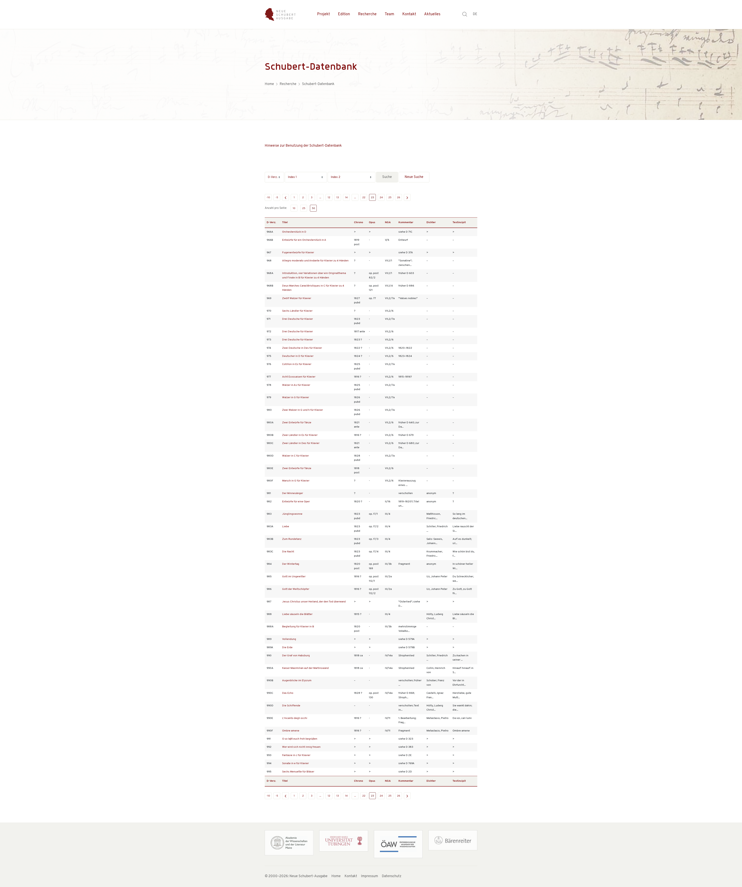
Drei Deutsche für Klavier (297, 319)
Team (389, 14)
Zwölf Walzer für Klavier (296, 298)
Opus (372, 222)
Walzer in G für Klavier (295, 397)
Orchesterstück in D (294, 231)
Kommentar (405, 222)
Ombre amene (290, 730)
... (320, 197)
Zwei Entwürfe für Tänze (296, 422)
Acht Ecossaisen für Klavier (298, 376)
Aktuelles (432, 14)
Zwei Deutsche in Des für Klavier (302, 348)
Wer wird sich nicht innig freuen (301, 747)
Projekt (323, 14)
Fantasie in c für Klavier (296, 755)
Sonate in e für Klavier (295, 763)
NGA (388, 222)
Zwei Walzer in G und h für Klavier (302, 410)
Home (336, 876)
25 (389, 197)
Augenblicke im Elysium (296, 680)
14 (346, 197)
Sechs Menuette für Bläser (298, 771)
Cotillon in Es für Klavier (296, 364)
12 (329, 197)
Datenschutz (391, 876)
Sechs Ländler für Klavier (297, 311)
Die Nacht (288, 551)
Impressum (369, 876)
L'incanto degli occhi (294, 718)
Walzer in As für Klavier (296, 385)
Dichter (431, 222)
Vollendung (289, 639)
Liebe (285, 526)
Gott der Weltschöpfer (295, 589)
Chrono (358, 222)
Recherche (367, 14)
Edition (344, 14)
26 (398, 197)
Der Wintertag (290, 564)
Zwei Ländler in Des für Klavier (300, 443)
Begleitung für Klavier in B (298, 626)
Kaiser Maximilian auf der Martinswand (305, 668)
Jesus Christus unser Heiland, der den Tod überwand (314, 601)
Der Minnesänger (292, 493)
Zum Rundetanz (291, 539)
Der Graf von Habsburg (296, 655)
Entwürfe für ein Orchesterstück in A (304, 240)
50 (313, 208)
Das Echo (287, 693)
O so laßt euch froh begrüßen (299, 738)
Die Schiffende (291, 705)
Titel (285, 222)
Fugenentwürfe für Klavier (298, 252)
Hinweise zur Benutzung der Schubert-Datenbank (303, 146)
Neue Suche (414, 177)
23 (372, 197)
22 (363, 197)
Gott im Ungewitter (293, 576)
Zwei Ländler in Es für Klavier (299, 435)
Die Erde (287, 647)
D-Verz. (271, 222)
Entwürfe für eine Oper (296, 501)
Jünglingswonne (292, 514)
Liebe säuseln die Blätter (297, 614)
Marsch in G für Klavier (295, 480)
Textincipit (459, 222)
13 (337, 197)
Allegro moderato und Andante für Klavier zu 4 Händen (315, 260)
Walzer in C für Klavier (295, 455)
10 (294, 208)
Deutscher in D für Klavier (297, 356)
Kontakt (409, 14)
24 (381, 197)
